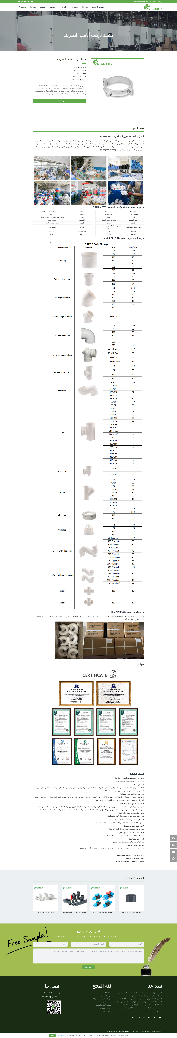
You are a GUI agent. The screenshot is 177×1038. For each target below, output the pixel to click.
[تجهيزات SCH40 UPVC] (45, 887)
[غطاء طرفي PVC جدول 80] (131, 887)
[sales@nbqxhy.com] (59, 997)
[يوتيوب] (25, 1)
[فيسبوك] (32, 1)
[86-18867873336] (59, 993)
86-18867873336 (50, 993)
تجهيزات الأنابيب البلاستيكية (102, 999)
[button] (71, 7)
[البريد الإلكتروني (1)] (147, 2)
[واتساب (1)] (161, 2)
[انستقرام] (15, 2)
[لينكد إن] (28, 1)
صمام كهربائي (106, 1011)
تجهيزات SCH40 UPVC (46, 912)
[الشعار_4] (153, 7)
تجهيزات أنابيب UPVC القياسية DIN (74, 912)
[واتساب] (22, 1)
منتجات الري (107, 1002)
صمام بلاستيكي (106, 992)
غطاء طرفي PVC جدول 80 (131, 912)
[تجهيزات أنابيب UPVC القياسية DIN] (74, 887)
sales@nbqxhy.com (49, 997)
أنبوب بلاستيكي (106, 996)
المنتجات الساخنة (105, 1008)
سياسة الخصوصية (61, 1035)
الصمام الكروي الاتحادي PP (102, 912)
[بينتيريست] (19, 1)
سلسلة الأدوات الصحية (103, 1005)
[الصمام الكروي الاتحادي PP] (102, 887)
